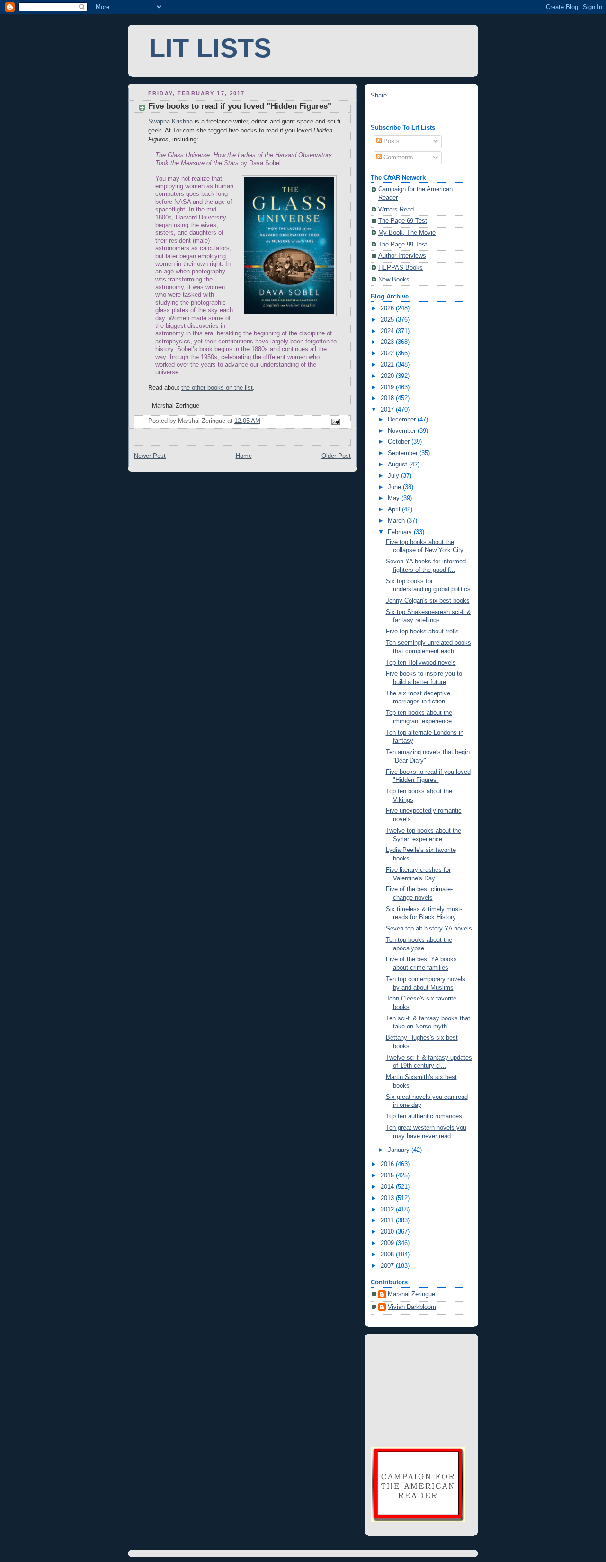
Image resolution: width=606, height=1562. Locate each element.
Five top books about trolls (422, 631)
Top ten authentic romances (424, 1116)
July (394, 476)
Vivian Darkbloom (412, 1307)
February (401, 532)
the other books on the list (217, 388)
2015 (388, 1175)
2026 (388, 308)
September (403, 453)
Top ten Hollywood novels (421, 662)
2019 (388, 387)
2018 (388, 398)
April (395, 509)
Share (379, 95)
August (398, 464)
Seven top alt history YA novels (429, 928)
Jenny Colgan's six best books (428, 600)
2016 (388, 1164)
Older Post (336, 456)
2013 (388, 1198)
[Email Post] (335, 421)
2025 (388, 319)
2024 (388, 331)
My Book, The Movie (407, 232)
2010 (388, 1232)
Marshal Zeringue (411, 1294)
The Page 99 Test (402, 244)
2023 (388, 342)
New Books (394, 279)
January (399, 1150)
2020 (388, 376)
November (403, 431)
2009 (388, 1243)
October (399, 442)
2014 (388, 1187)
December (403, 419)
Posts (391, 141)
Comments (397, 157)
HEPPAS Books (400, 267)
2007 (388, 1266)
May (394, 498)
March (397, 521)
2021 (388, 364)
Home (244, 456)
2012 (388, 1209)
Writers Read (396, 209)
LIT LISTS (210, 48)
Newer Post (150, 456)
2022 (388, 353)
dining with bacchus (398, 112)
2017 (388, 409)
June (395, 487)
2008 (388, 1254)
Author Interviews (402, 256)
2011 (388, 1220)
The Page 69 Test (402, 221)
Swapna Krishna (170, 121)
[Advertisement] (418, 1389)
